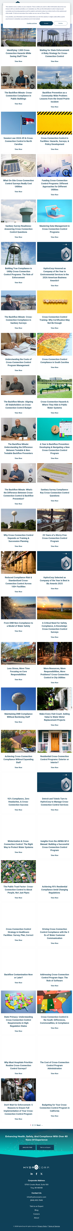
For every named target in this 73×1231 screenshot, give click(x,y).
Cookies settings (32, 23)
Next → (40, 1125)
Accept (46, 23)
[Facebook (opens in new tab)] (36, 1174)
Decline (60, 23)
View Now (18, 61)
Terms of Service (54, 1226)
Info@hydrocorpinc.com (36, 1197)
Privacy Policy (42, 1226)
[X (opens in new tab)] (41, 1174)
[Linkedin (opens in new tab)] (31, 1174)
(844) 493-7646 (36, 1200)
